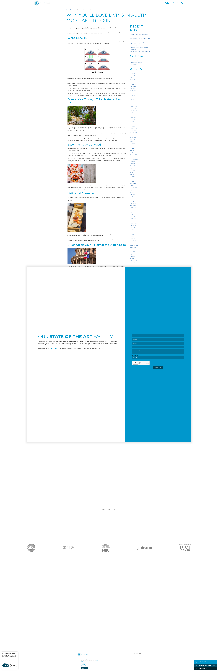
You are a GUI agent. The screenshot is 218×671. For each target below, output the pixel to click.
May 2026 (132, 77)
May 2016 (132, 192)
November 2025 (133, 88)
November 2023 (134, 135)
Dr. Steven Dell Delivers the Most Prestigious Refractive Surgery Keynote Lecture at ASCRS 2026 (140, 47)
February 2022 (133, 179)
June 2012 (132, 251)
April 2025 (132, 101)
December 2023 (134, 132)
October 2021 (133, 185)
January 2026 (133, 84)
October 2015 (133, 207)
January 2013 (133, 238)
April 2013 (132, 232)
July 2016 (132, 190)
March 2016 (132, 196)
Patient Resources (116, 2)
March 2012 (132, 258)
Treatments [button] (105, 2)
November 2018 (133, 187)
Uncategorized (133, 64)
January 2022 (133, 181)
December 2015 (133, 203)
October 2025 (133, 90)
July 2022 (132, 168)
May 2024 (132, 121)
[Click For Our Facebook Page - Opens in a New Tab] (134, 653)
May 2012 (132, 254)
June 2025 (132, 97)
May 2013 (132, 229)
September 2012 (134, 245)
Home (85, 2)
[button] (9, 668)
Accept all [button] (6, 665)
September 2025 (134, 93)
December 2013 (133, 225)
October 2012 (133, 243)
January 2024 (133, 130)
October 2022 (133, 161)
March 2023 (133, 152)
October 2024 (133, 112)
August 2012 (133, 247)
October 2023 (133, 137)
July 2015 (132, 214)
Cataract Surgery (134, 60)
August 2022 (133, 165)
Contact (126, 2)
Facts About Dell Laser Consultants (87, 665)
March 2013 (132, 234)
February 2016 (133, 198)
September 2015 (134, 209)
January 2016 (133, 201)
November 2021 (133, 183)
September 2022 (134, 163)
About (90, 2)
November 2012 (133, 240)
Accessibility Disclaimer (85, 663)
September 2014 (134, 220)
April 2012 (132, 256)
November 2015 (133, 205)
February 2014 (133, 223)
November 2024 (134, 110)
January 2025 (133, 108)
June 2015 (132, 216)
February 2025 (133, 106)
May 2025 (132, 99)
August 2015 (133, 212)
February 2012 (133, 260)
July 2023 (132, 143)
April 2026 (132, 79)
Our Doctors (97, 2)
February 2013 (133, 236)
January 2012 (133, 262)
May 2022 (132, 172)
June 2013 (132, 227)
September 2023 (134, 139)
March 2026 (133, 82)
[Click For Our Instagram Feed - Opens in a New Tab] (137, 653)
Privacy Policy (83, 664)
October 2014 (133, 218)
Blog (71, 9)
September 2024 (134, 115)
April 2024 (132, 123)
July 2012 (132, 249)
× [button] (16, 652)
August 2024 (133, 117)
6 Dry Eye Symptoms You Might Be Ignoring (140, 51)
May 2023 (132, 148)
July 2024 (132, 119)
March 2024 (133, 126)
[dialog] (9, 661)
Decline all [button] (13, 665)
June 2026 (132, 75)
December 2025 (133, 86)
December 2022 (134, 157)
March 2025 (133, 104)
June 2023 (132, 146)
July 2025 (132, 95)
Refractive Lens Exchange (136, 62)
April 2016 (132, 194)
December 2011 (133, 265)
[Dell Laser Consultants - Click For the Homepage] (41, 3)
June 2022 (132, 170)
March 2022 (133, 176)
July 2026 (132, 73)
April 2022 (132, 174)
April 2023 (132, 150)
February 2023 (133, 154)
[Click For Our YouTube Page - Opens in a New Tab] (140, 653)
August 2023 (133, 141)
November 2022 (134, 159)
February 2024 (133, 128)
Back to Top (84, 668)
